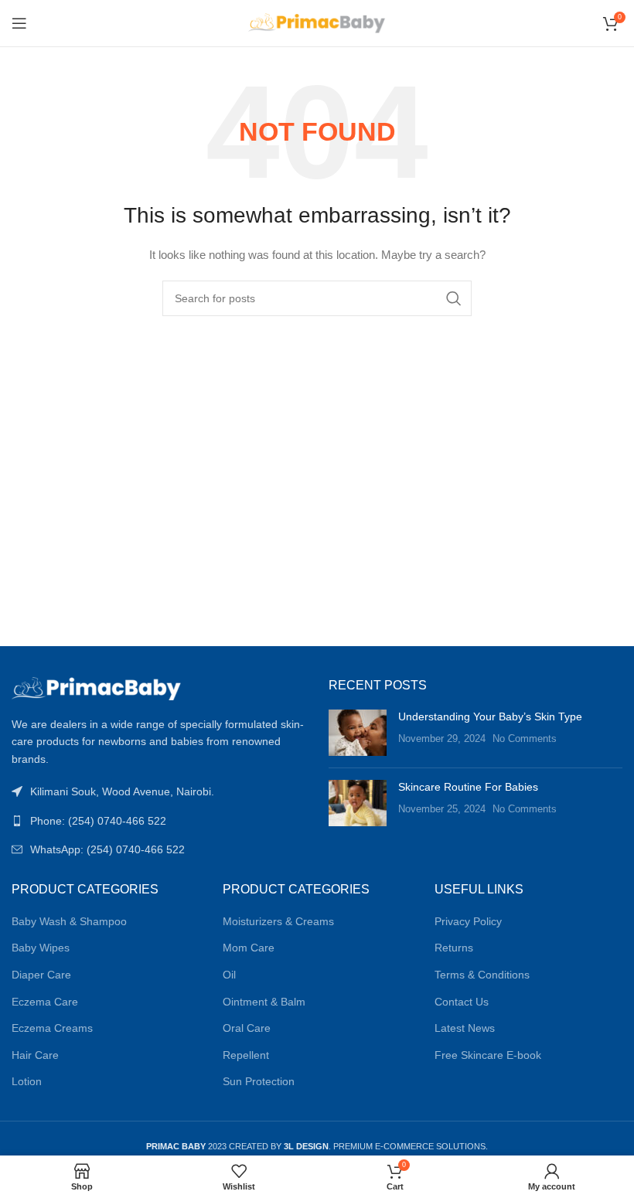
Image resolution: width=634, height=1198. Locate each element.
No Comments (525, 738)
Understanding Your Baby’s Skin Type (490, 716)
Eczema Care (45, 1001)
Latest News (465, 1028)
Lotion (27, 1081)
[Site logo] (317, 22)
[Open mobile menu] (19, 23)
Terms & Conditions (482, 974)
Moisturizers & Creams (278, 921)
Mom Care (248, 947)
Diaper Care (41, 974)
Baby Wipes (41, 947)
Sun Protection (259, 1081)
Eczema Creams (52, 1028)
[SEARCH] (454, 298)
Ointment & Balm (264, 1001)
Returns (454, 947)
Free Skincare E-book (488, 1055)
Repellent (246, 1055)
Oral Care (247, 1028)
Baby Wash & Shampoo (69, 921)
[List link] (158, 820)
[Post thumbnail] (358, 733)
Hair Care (35, 1055)
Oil (229, 974)
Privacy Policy (468, 921)
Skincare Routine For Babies (468, 787)
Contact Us (462, 1001)
